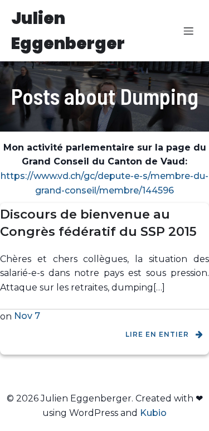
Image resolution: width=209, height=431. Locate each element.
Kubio (153, 413)
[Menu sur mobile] (188, 30)
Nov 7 (27, 316)
